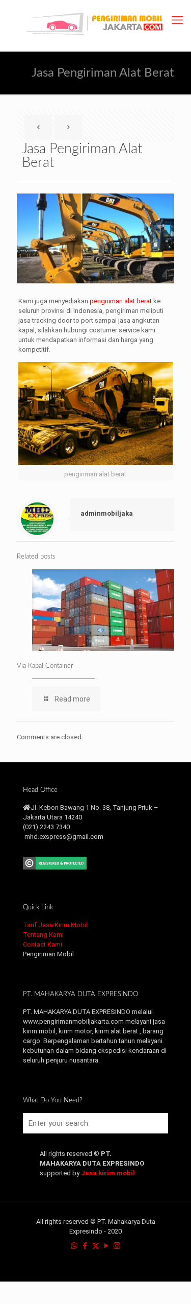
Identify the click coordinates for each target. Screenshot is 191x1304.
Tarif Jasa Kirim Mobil (55, 925)
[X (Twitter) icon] (95, 1245)
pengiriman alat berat (121, 301)
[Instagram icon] (117, 1245)
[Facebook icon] (85, 1245)
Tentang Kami (43, 934)
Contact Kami (42, 944)
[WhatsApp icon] (74, 1245)
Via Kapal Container (45, 666)
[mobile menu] (177, 20)
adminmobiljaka (106, 513)
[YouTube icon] (106, 1245)
